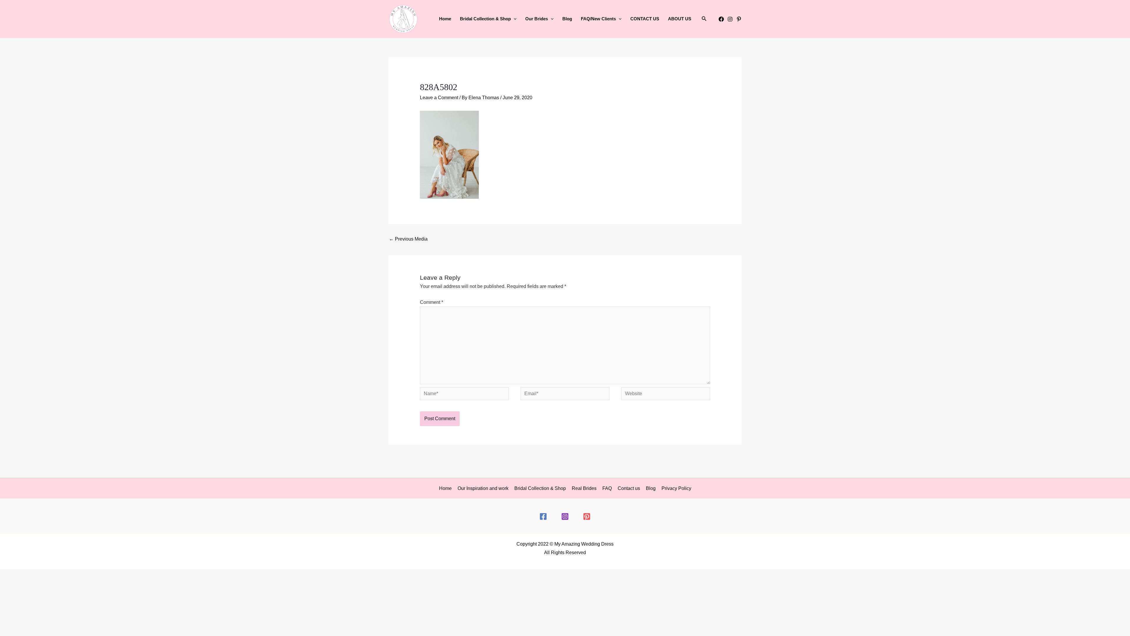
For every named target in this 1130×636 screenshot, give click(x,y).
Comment (431, 302)
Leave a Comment (439, 97)
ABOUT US (679, 18)
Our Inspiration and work (483, 488)
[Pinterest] (739, 19)
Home (445, 18)
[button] (513, 18)
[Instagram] (730, 19)
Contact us (629, 488)
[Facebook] (721, 19)
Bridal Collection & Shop (540, 488)
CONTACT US (644, 18)
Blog (567, 18)
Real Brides (584, 488)
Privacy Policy (676, 488)
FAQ (607, 488)
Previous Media (408, 238)
